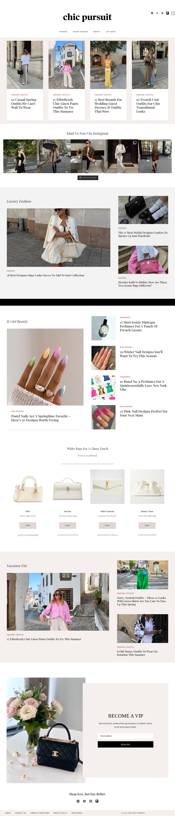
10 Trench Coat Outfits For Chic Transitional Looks (148, 105)
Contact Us (20, 813)
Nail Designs (17, 411)
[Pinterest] (157, 13)
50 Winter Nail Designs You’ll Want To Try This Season (141, 354)
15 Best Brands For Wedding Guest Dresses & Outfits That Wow (108, 105)
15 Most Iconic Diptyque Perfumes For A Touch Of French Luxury (138, 326)
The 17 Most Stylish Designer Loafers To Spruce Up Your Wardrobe (142, 234)
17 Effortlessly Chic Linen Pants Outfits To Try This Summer (65, 105)
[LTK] (90, 801)
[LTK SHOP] (162, 13)
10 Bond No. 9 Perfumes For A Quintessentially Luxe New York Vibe (143, 385)
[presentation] (25, 65)
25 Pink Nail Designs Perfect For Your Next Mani (143, 413)
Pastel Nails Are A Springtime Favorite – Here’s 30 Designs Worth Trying (41, 418)
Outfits (24, 95)
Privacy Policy (60, 813)
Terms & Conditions (39, 813)
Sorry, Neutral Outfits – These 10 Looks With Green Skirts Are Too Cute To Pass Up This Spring (141, 601)
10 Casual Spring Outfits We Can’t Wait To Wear (23, 103)
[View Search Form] (173, 13)
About (8, 813)
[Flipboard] (167, 13)
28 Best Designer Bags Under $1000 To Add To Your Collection (45, 275)
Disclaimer (77, 813)
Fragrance (125, 318)
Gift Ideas (111, 32)
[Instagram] (152, 13)
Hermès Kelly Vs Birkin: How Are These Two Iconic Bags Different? (142, 283)
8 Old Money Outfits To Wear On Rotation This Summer (137, 652)
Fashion (15, 95)
